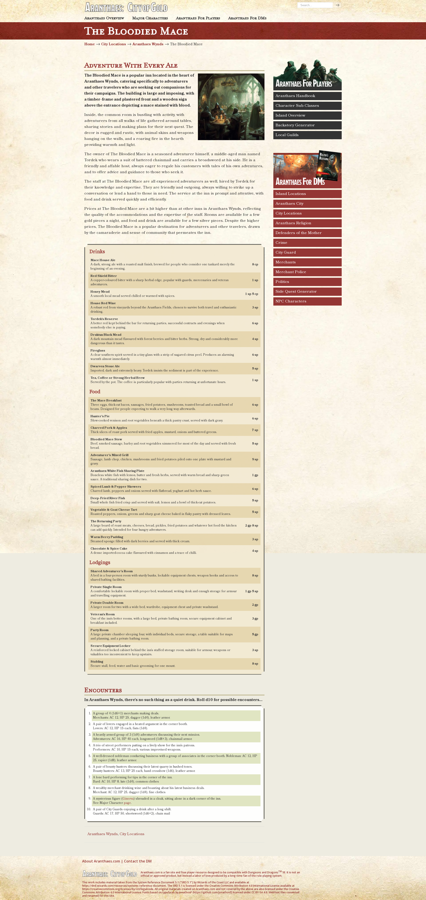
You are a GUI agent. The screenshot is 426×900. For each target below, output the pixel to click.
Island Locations (291, 194)
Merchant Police (291, 272)
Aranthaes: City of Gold (126, 6)
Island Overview (290, 115)
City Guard (286, 252)
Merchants (286, 262)
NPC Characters (291, 301)
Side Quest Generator (296, 292)
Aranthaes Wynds (148, 44)
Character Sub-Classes (297, 106)
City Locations (113, 44)
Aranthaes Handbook (295, 96)
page (127, 803)
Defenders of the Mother (299, 233)
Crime (281, 243)
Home (89, 44)
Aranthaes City (289, 204)
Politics (282, 282)
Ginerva (128, 798)
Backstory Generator (295, 125)
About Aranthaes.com (101, 861)
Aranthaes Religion (293, 223)
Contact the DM (138, 861)
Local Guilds (287, 135)
